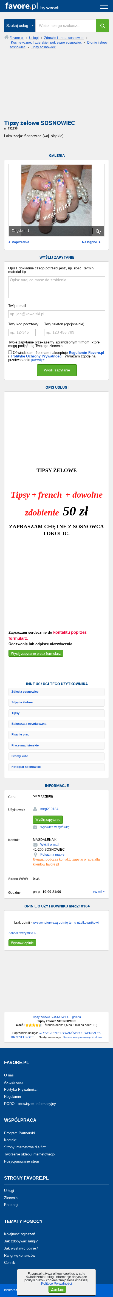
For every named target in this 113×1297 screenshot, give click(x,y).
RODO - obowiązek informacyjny (30, 1103)
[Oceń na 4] (37, 1025)
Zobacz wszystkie (21, 933)
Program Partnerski (19, 1133)
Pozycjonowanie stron (21, 1161)
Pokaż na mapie (52, 854)
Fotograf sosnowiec (26, 766)
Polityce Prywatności (56, 1283)
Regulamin (12, 1097)
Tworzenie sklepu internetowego (29, 1154)
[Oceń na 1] (27, 1025)
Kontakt (10, 1140)
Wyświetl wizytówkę (55, 827)
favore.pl (38, 6)
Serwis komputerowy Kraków (82, 1037)
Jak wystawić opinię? (21, 1248)
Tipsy (15, 713)
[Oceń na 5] (40, 1025)
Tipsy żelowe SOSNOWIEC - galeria (56, 1017)
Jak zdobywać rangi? (21, 1241)
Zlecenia (11, 1198)
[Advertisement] (56, 86)
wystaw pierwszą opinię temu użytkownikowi (66, 922)
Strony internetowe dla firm (25, 1147)
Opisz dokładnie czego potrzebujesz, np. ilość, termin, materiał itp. (51, 270)
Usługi (9, 1191)
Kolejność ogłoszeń (19, 1234)
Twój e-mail (17, 306)
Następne (89, 242)
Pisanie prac (20, 734)
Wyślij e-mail (49, 845)
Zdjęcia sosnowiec (25, 691)
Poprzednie (20, 242)
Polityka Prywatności (21, 1089)
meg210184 (49, 809)
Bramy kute (20, 756)
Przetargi (11, 1205)
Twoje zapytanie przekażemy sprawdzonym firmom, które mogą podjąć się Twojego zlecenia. (54, 344)
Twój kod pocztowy (23, 324)
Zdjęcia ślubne (22, 702)
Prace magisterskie (25, 745)
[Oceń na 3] (33, 1025)
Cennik (9, 1262)
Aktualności (13, 1082)
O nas (9, 1075)
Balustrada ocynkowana (29, 723)
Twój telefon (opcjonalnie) (64, 324)
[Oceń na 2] (30, 1025)
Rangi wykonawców (19, 1255)
